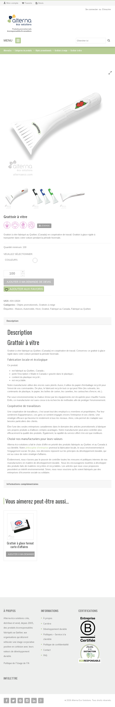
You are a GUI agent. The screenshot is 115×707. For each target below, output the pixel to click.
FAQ (45, 655)
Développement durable (55, 629)
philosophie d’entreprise (36, 447)
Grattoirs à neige (61, 50)
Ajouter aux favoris (26, 289)
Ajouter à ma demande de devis (26, 554)
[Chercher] (108, 40)
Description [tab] (12, 320)
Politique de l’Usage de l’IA (16, 663)
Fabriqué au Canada (60, 309)
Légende (45, 226)
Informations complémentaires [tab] (22, 484)
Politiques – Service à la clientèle (54, 637)
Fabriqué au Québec (81, 309)
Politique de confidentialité (56, 644)
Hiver (38, 309)
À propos (47, 618)
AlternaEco (8, 50)
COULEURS (11, 260)
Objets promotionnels (43, 50)
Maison (18, 309)
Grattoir (45, 309)
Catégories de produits (23, 50)
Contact (47, 649)
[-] (19, 22)
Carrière (47, 623)
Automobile (28, 309)
